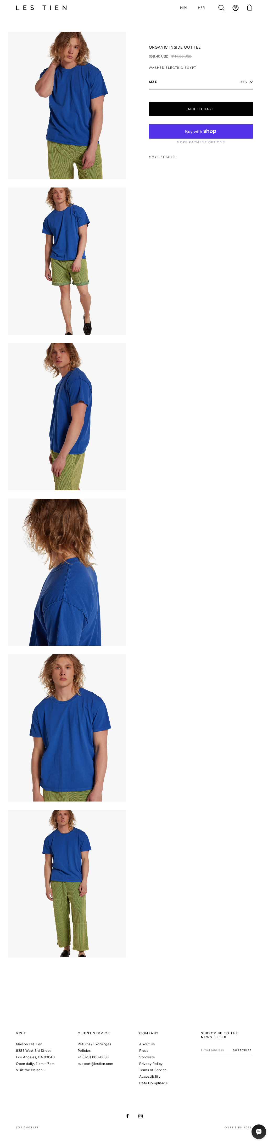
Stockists (147, 1057)
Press (143, 1051)
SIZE (153, 82)
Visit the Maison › (30, 1070)
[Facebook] (127, 1116)
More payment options (201, 142)
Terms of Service (152, 1070)
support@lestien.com (95, 1064)
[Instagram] (140, 1116)
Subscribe (242, 1050)
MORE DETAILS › (163, 157)
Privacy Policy (151, 1064)
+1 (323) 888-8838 (93, 1057)
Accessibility (149, 1076)
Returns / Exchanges (94, 1044)
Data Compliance (153, 1083)
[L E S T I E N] (42, 8)
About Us (147, 1044)
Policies (84, 1051)
